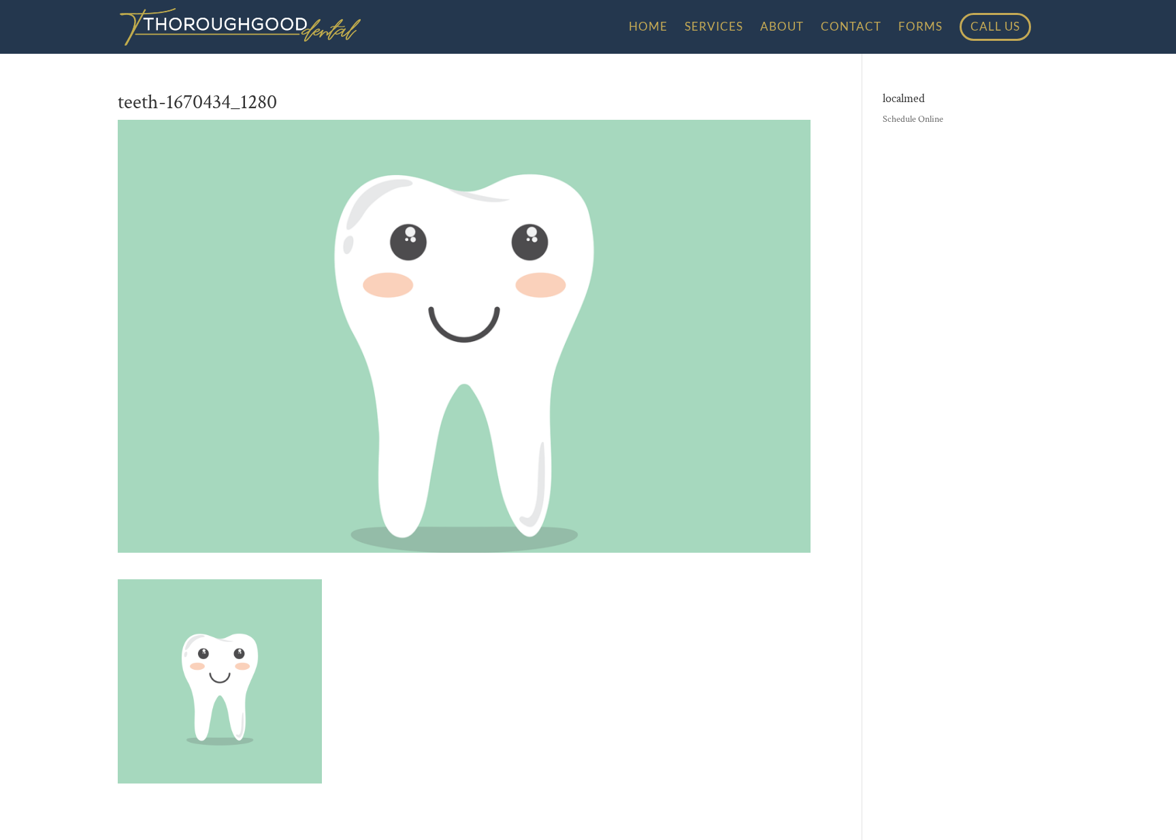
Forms (920, 27)
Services (714, 27)
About (782, 27)
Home (648, 27)
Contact (851, 27)
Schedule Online (913, 119)
